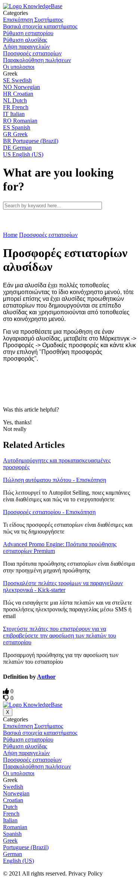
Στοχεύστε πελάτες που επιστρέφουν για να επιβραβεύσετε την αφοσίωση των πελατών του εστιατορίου (59, 635)
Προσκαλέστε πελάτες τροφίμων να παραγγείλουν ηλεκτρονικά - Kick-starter (63, 586)
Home (10, 235)
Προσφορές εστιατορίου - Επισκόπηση (49, 512)
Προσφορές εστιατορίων (48, 235)
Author (46, 676)
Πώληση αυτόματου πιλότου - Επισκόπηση (54, 480)
